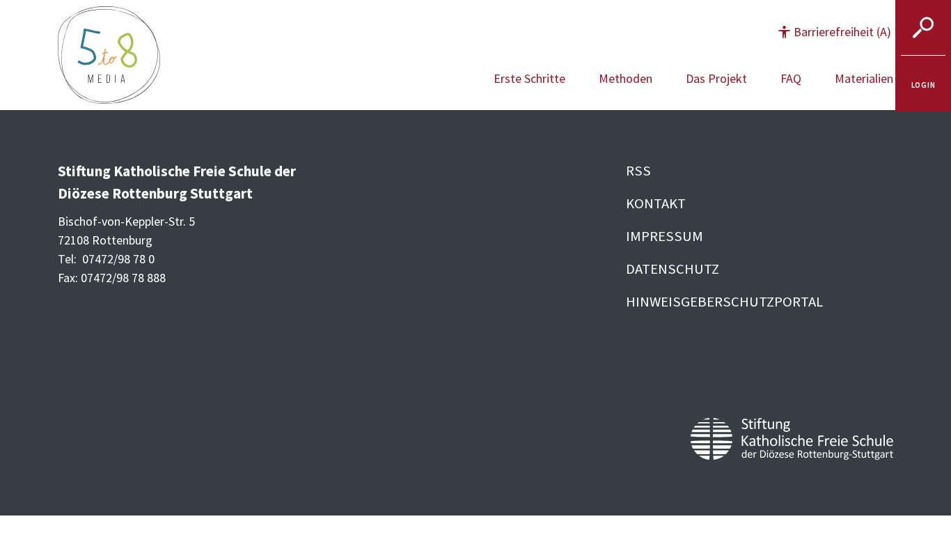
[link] (923, 83)
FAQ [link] (790, 78)
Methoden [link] (625, 78)
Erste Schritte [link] (529, 78)
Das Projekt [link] (716, 78)
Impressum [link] (664, 236)
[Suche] (923, 28)
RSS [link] (638, 171)
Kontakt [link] (656, 203)
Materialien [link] (864, 78)
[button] (834, 32)
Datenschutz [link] (672, 269)
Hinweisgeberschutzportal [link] (724, 302)
